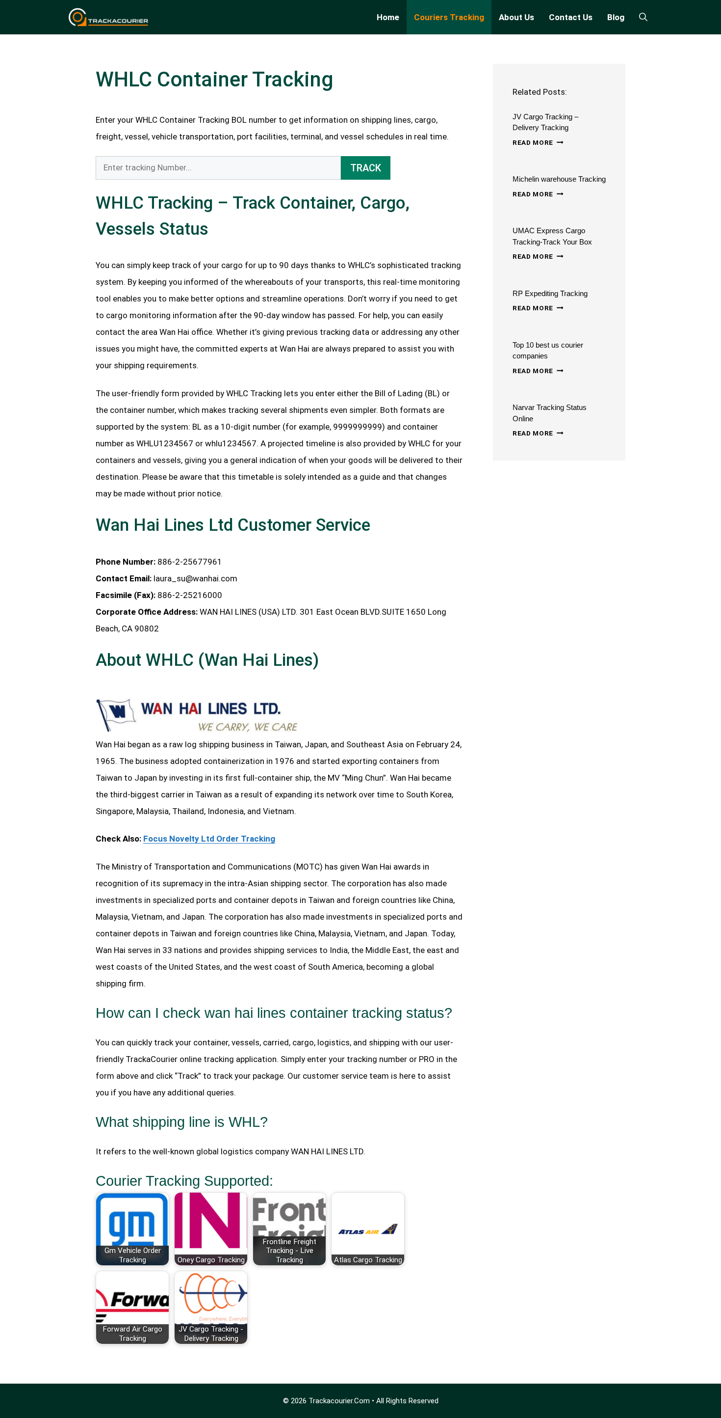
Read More (538, 142)
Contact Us (570, 17)
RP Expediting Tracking (550, 293)
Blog (615, 17)
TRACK (365, 168)
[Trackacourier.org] (108, 17)
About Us (516, 17)
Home (388, 17)
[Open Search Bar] (643, 17)
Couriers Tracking (449, 17)
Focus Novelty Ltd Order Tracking (209, 839)
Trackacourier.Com (339, 1400)
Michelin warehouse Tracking (559, 179)
